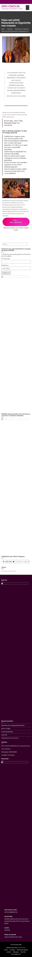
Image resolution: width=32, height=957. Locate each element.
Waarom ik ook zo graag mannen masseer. (13, 725)
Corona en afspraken (7, 731)
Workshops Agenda (22, 950)
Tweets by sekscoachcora (8, 571)
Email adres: (5, 265)
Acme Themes (22, 947)
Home (6, 950)
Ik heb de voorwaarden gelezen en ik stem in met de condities (15, 255)
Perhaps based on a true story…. (10, 738)
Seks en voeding (5, 728)
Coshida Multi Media (24, 746)
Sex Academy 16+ (16, 954)
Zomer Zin (4, 735)
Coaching (12, 950)
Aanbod (9, 952)
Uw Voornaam (5, 258)
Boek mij (23, 952)
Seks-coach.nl (10, 6)
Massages (16, 952)
